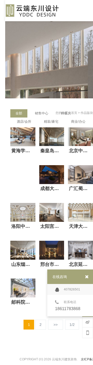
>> (55, 325)
